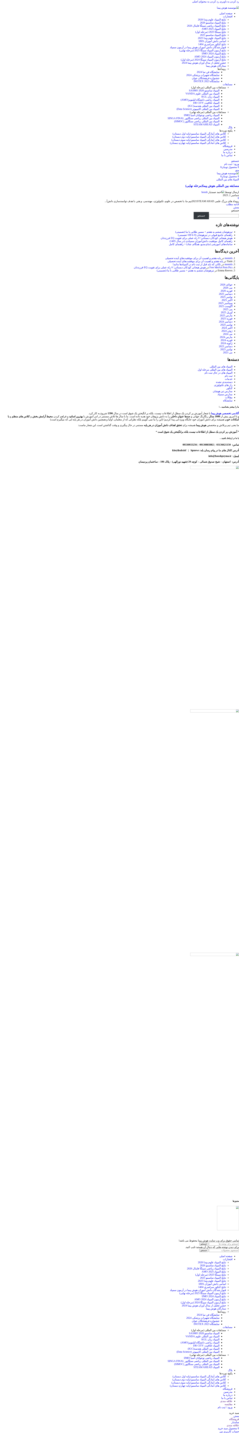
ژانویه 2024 (226, 343)
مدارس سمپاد (225, 394)
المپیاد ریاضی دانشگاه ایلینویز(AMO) (200, 99)
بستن (236, 207)
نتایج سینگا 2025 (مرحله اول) (210, 32)
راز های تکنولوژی (223, 385)
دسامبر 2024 (225, 321)
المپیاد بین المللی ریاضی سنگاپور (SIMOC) (196, 121)
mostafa (228, 258)
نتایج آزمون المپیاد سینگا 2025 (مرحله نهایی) (202, 50)
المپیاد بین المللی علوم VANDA (202, 93)
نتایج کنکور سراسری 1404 (212, 44)
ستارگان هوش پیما (216, 65)
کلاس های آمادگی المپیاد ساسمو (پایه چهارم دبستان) (198, 143)
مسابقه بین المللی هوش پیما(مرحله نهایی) (212, 185)
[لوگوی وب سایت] (228, 7)
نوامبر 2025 (226, 297)
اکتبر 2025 (227, 300)
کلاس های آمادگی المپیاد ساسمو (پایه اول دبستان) (199, 133)
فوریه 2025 (226, 318)
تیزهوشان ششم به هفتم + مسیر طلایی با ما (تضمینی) (203, 231)
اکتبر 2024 (227, 327)
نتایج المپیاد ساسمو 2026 (213, 22)
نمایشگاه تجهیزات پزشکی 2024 (202, 75)
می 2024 (227, 334)
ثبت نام (228, 375)
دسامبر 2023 (225, 346)
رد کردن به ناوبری (229, 1)
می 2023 (227, 352)
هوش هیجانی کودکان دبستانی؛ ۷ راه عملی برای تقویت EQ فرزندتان (196, 238)
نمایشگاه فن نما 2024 (208, 72)
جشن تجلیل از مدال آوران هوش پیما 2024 (204, 62)
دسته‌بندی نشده (224, 382)
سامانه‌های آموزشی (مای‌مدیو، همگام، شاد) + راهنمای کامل (200, 244)
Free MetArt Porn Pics (220, 267)
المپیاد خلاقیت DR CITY (206, 102)
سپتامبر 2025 (225, 303)
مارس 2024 (226, 337)
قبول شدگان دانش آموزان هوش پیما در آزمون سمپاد (198, 47)
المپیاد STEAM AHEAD (206, 124)
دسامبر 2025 (225, 293)
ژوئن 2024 (226, 330)
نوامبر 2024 (226, 324)
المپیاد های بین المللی (227, 179)
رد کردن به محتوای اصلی (205, 1)
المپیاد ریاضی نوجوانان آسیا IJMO (201, 115)
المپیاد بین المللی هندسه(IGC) (203, 106)
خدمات (228, 379)
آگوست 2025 (225, 306)
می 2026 (227, 287)
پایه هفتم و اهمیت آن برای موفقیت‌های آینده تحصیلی (193, 258)
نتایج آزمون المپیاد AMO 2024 (210, 56)
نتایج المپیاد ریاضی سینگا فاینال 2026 (206, 25)
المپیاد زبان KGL (210, 96)
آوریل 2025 (226, 312)
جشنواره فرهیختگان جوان (205, 78)
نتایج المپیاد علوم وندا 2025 (212, 38)
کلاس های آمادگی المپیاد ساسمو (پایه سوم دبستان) (198, 139)
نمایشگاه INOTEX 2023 (206, 81)
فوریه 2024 (226, 340)
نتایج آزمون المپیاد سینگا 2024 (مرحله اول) (203, 59)
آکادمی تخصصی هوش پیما (225, 413)
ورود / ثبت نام (225, 1407)
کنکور (229, 388)
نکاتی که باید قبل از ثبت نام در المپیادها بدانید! (197, 264)
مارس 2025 (226, 315)
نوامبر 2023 (226, 349)
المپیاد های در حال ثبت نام (218, 372)
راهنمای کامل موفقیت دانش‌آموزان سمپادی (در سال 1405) (201, 241)
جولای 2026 (226, 284)
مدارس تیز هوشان (222, 391)
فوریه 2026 (226, 290)
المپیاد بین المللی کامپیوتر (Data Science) (198, 109)
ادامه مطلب (232, 204)
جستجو (235, 210)
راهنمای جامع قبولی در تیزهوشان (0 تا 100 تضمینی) (205, 235)
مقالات (228, 397)
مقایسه (228, 1404)
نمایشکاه (227, 400)
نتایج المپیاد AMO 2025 (214, 28)
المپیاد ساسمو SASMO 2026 (204, 90)
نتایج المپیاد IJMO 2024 (214, 53)
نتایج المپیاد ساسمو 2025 (213, 35)
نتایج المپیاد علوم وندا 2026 (212, 19)
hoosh (204, 192)
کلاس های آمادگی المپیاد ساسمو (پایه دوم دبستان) (199, 136)
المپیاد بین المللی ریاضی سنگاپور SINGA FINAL (193, 118)
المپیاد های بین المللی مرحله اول (215, 369)
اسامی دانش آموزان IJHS (212, 41)
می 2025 (227, 309)
